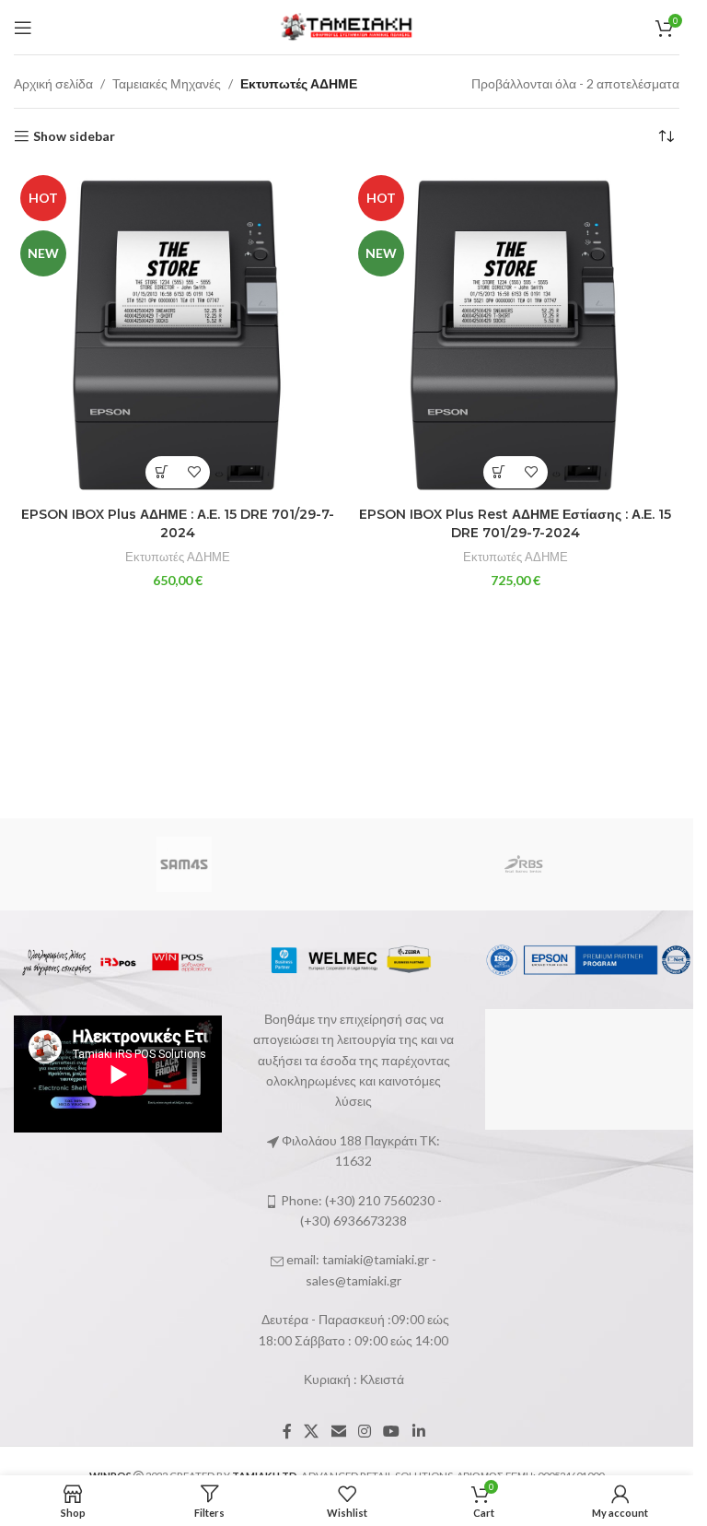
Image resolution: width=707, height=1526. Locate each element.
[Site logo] (347, 25)
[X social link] (311, 1431)
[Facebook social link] (287, 1431)
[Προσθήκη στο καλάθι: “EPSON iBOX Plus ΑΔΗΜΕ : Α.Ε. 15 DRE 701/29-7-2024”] (161, 472)
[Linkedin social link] (418, 1431)
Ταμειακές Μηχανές (166, 83)
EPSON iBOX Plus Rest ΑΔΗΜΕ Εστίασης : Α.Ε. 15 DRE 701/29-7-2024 (515, 523)
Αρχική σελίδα (53, 83)
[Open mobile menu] (23, 27)
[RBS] (523, 864)
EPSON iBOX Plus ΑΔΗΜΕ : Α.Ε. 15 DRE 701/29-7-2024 (177, 523)
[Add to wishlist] (194, 472)
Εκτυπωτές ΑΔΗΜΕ (177, 556)
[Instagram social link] (364, 1431)
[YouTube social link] (391, 1431)
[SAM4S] (184, 864)
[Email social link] (338, 1431)
